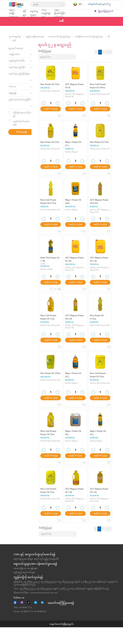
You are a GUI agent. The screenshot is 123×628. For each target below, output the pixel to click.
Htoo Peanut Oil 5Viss (49, 84)
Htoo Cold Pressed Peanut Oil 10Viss (98, 86)
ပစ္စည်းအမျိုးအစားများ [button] (13, 13)
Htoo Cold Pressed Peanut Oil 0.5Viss (48, 201)
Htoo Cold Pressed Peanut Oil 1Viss (48, 317)
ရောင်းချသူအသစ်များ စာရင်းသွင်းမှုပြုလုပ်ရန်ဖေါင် (36, 559)
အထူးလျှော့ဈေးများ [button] (46, 13)
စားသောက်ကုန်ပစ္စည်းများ (60, 37)
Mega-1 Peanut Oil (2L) (98, 433)
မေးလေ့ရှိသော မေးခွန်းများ (26, 568)
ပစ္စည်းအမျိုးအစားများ (34, 37)
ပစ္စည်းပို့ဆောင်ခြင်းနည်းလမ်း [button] (59, 13)
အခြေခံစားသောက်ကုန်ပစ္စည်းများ (89, 37)
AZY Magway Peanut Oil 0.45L (99, 201)
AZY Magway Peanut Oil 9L (74, 86)
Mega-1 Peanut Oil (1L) (73, 144)
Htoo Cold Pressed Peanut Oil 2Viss (48, 433)
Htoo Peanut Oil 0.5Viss (97, 317)
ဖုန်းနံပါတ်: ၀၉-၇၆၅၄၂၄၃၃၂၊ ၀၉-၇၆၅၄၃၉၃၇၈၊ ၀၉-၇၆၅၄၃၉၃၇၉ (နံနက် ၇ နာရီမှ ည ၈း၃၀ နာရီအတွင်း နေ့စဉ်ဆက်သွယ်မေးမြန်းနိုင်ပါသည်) (66, 583)
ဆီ (109, 37)
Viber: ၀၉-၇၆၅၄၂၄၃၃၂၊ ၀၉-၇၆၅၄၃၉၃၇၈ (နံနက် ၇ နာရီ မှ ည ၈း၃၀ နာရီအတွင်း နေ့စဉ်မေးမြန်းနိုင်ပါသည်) (61, 589)
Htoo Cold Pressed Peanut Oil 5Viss (48, 490)
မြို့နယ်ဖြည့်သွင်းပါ (105, 11)
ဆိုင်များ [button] (24, 13)
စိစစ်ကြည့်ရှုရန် (44, 51)
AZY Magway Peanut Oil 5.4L (99, 259)
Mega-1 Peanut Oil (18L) (73, 201)
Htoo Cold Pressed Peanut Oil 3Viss (98, 375)
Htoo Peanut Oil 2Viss (49, 142)
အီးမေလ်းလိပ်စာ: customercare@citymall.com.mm (36, 593)
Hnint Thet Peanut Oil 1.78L (49, 259)
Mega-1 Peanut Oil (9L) (73, 433)
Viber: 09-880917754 (23, 607)
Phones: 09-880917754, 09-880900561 (30, 611)
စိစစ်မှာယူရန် (21, 132)
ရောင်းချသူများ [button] (34, 13)
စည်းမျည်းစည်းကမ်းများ (24, 572)
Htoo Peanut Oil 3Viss (99, 142)
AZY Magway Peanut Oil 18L (74, 259)
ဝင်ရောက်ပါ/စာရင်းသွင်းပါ (98, 4)
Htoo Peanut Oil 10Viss (50, 373)
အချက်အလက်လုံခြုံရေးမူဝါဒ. (62, 624)
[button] (79, 4)
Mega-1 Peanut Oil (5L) (73, 375)
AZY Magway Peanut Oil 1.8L (74, 490)
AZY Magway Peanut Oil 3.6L (99, 490)
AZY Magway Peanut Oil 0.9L (74, 317)
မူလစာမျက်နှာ (15, 37)
